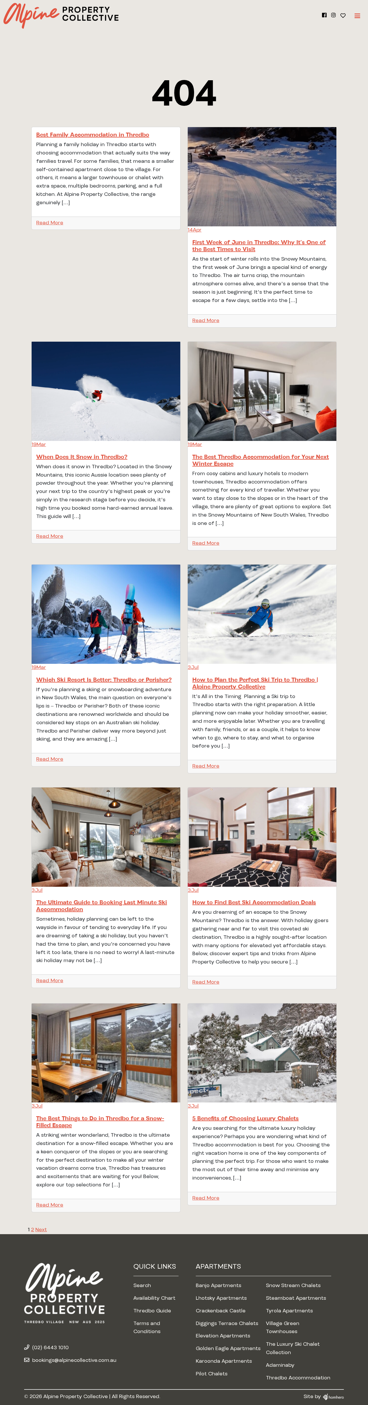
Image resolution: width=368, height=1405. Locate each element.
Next (41, 1230)
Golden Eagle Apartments (228, 1349)
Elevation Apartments (223, 1336)
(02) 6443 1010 (50, 1348)
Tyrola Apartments (289, 1311)
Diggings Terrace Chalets (227, 1323)
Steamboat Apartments (296, 1298)
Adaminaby (280, 1365)
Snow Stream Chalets (293, 1286)
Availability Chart (154, 1298)
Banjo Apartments (218, 1286)
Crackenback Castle (221, 1311)
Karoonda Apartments (224, 1361)
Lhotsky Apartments (221, 1298)
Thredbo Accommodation (298, 1378)
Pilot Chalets (211, 1374)
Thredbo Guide (152, 1311)
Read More (49, 223)
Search (142, 1286)
